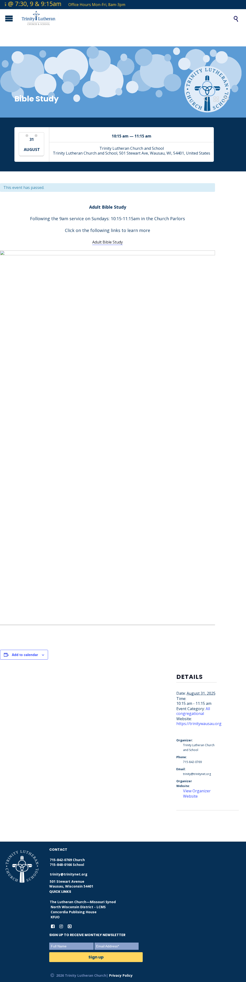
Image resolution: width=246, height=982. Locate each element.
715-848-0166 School (67, 864)
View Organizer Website (197, 793)
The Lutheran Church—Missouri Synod (83, 902)
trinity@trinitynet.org (68, 874)
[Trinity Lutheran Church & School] (120, 18)
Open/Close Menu (5, 18)
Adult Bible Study (107, 242)
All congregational (193, 711)
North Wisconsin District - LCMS (78, 907)
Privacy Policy (121, 975)
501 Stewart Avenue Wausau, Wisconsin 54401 (71, 883)
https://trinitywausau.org (198, 723)
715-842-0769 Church (67, 859)
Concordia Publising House (74, 912)
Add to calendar (25, 654)
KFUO (55, 917)
